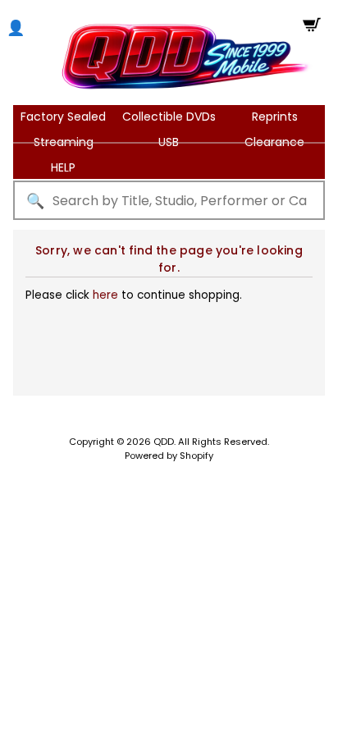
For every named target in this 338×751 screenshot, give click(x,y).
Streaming (64, 142)
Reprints (275, 116)
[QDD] (185, 56)
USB (168, 142)
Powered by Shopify (169, 455)
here (105, 295)
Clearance (274, 142)
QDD (163, 441)
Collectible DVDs (169, 116)
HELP (63, 167)
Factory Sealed (63, 116)
